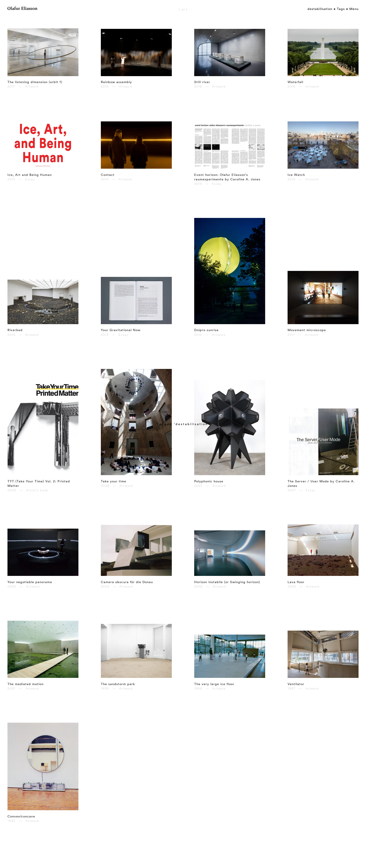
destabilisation (319, 9)
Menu (354, 9)
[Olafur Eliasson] (22, 9)
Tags (341, 9)
